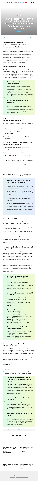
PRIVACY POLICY (19, 477)
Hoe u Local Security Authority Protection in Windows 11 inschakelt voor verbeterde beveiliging (26, 449)
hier (12, 271)
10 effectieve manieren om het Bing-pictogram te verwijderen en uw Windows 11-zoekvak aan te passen (27, 466)
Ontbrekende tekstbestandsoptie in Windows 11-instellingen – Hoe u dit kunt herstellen (10, 465)
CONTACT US (12, 477)
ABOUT (26, 477)
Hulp (19, 31)
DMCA (23, 477)
